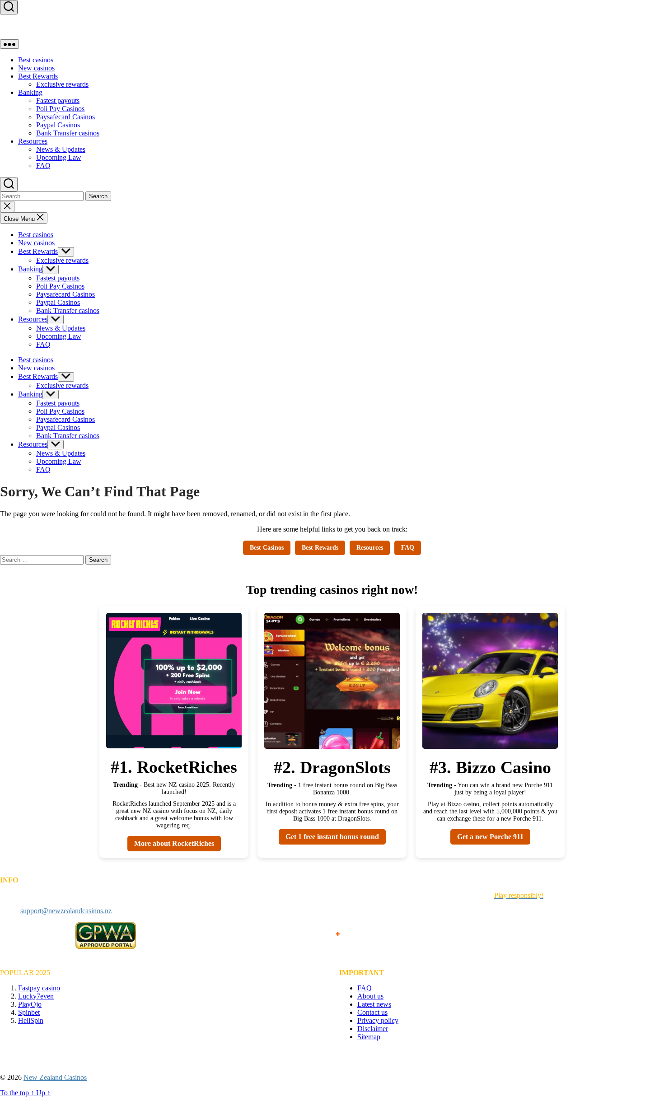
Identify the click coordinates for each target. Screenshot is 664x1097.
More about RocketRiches (174, 843)
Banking (30, 92)
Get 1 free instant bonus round (332, 836)
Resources (32, 141)
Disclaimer (372, 1028)
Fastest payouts (57, 100)
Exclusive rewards (62, 84)
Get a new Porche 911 (490, 836)
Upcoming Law (58, 157)
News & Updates (60, 149)
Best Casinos (267, 547)
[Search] (9, 7)
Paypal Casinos (58, 125)
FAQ (43, 165)
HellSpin (30, 1020)
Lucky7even (36, 996)
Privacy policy (377, 1020)
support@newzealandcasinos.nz (66, 911)
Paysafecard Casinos (65, 117)
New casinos (36, 68)
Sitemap (368, 1037)
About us (370, 996)
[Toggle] (9, 44)
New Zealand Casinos (55, 1077)
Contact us (372, 1012)
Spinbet (29, 1012)
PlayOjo (30, 1004)
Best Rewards (38, 76)
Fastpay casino (39, 988)
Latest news (374, 1004)
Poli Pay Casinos (60, 108)
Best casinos (35, 60)
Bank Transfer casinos (67, 133)
